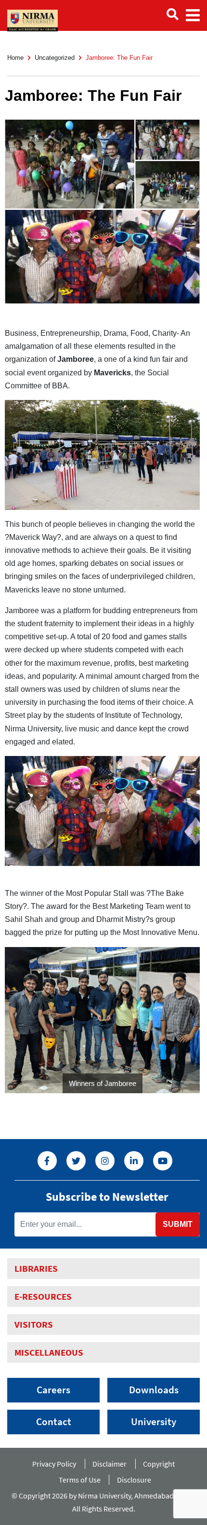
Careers (53, 1390)
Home (15, 57)
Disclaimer (109, 1464)
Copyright (159, 1464)
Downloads (154, 1390)
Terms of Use (80, 1479)
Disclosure (134, 1479)
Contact (53, 1421)
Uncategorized (55, 57)
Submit (178, 1224)
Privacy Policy (54, 1464)
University (153, 1421)
